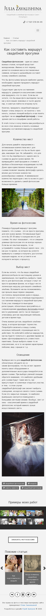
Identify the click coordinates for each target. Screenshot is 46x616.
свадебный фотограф (32, 488)
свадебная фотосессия (14, 483)
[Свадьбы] (4, 513)
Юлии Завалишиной (29, 605)
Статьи (16, 38)
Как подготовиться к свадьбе (13, 578)
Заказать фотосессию (23, 540)
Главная (7, 38)
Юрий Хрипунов (28, 609)
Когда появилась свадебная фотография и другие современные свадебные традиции (32, 582)
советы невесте (11, 488)
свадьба (33, 483)
